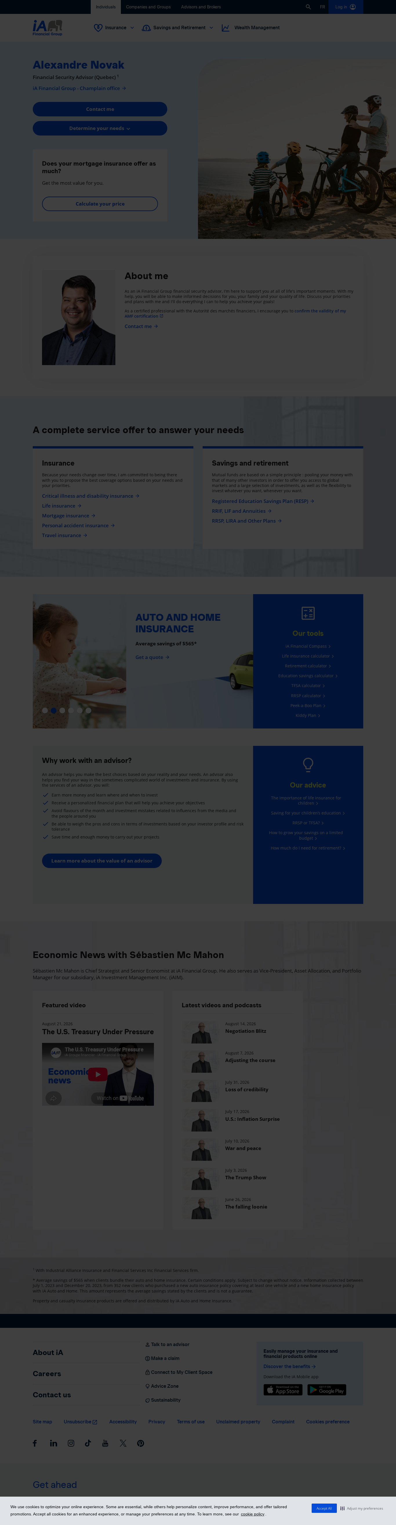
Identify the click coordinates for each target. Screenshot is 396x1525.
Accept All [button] (324, 1508)
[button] (361, 1508)
